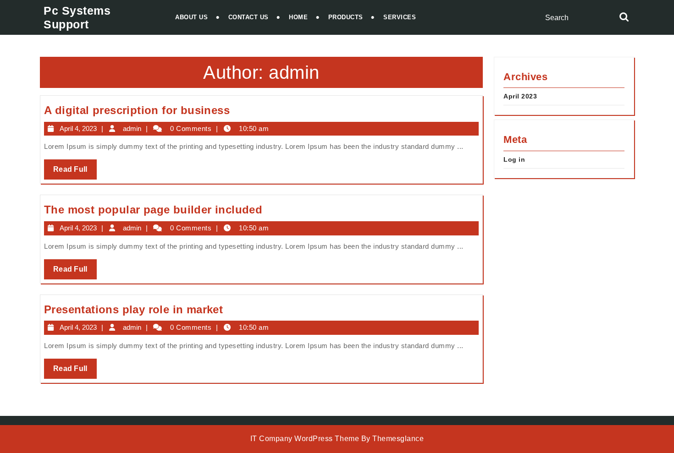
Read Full (75, 172)
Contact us (248, 17)
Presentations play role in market (133, 309)
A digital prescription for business (137, 110)
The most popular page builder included (153, 209)
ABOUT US (191, 17)
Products (345, 17)
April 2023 (520, 96)
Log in (514, 159)
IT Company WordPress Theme (304, 438)
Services (399, 17)
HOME (298, 17)
